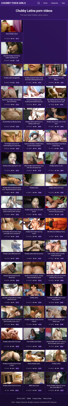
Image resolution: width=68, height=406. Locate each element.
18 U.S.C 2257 (21, 398)
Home (45, 3)
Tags (63, 3)
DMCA (29, 398)
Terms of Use (47, 398)
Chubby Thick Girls (13, 3)
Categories (54, 3)
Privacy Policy (37, 398)
